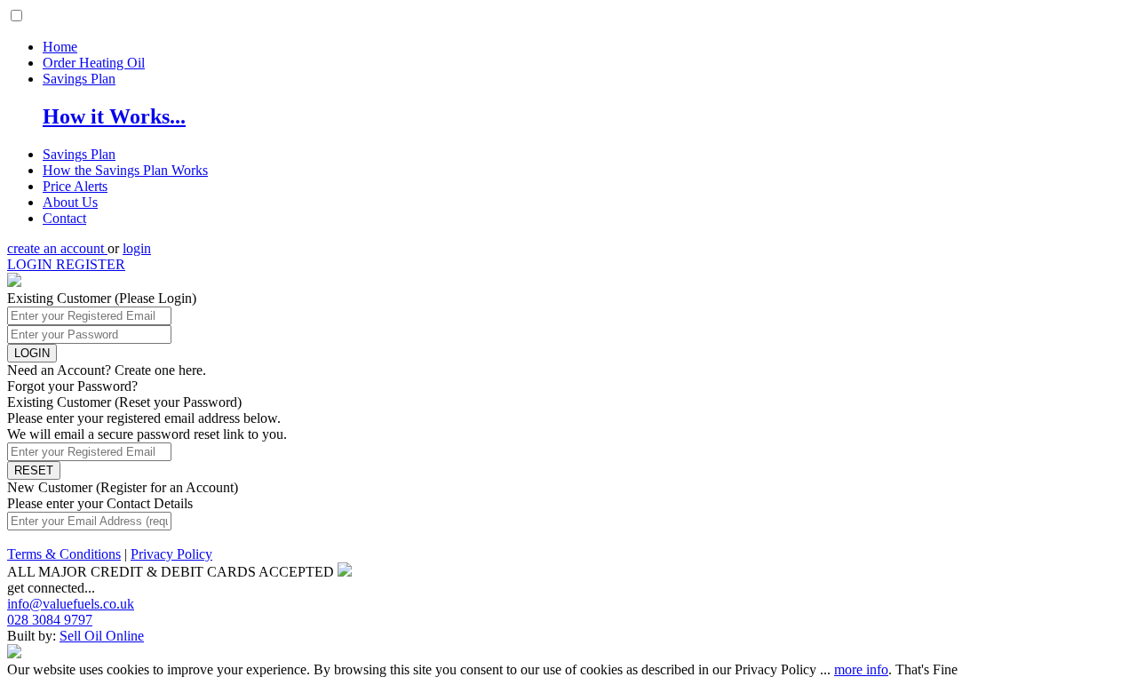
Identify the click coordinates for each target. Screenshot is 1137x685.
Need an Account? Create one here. (106, 370)
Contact (64, 218)
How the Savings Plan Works (125, 170)
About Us (70, 202)
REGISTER (90, 264)
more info (861, 669)
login (137, 248)
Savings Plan (79, 78)
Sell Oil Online (102, 635)
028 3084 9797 (49, 619)
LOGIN (31, 264)
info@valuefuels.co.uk (70, 603)
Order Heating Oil (94, 62)
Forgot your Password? (72, 386)
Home (60, 46)
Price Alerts (75, 186)
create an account (57, 248)
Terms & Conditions (64, 554)
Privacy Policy (171, 554)
